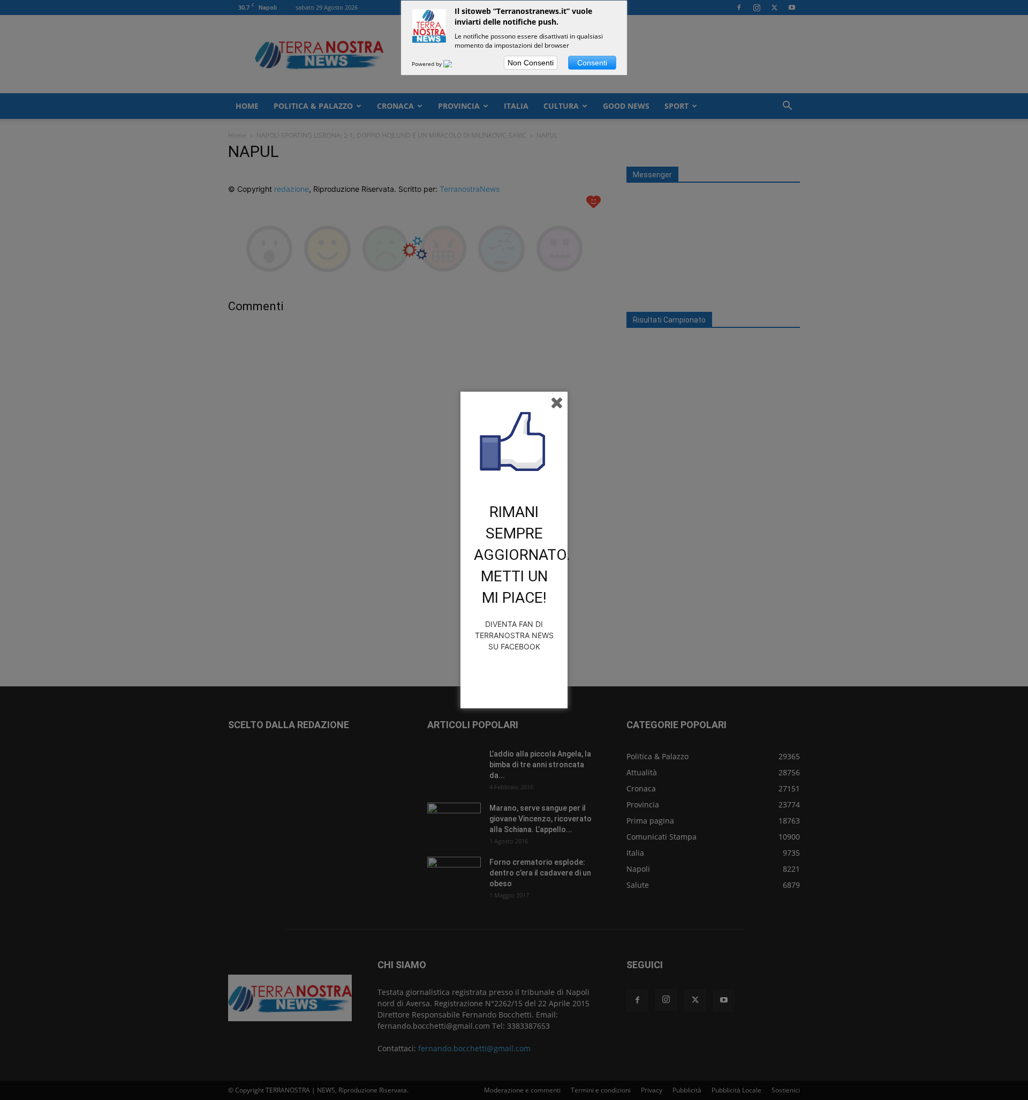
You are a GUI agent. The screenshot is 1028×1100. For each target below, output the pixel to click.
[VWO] (454, 64)
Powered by (427, 64)
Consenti (592, 62)
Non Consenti (531, 62)
